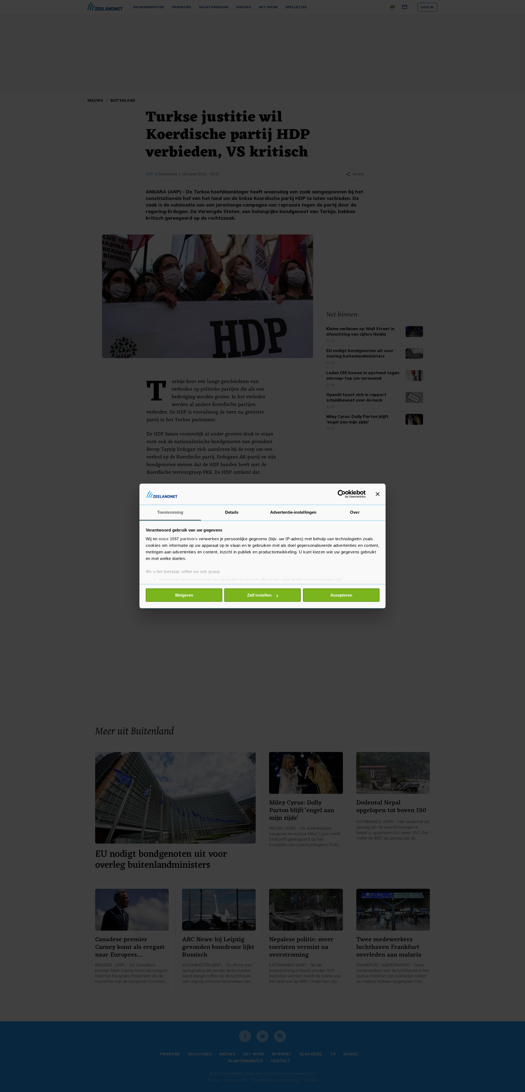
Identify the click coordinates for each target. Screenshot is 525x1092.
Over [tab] (354, 512)
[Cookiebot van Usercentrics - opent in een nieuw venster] (342, 494)
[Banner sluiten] (378, 494)
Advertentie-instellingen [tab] (293, 512)
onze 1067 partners (178, 538)
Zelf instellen (259, 595)
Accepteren (341, 595)
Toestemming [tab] (170, 512)
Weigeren (184, 595)
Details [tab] (231, 512)
